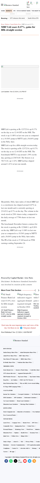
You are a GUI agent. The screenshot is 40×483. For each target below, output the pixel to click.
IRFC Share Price (24, 356)
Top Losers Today (22, 376)
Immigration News (20, 426)
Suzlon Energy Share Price (10, 352)
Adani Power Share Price (10, 356)
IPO (14, 10)
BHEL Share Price (26, 359)
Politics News (15, 436)
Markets (9, 10)
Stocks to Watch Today (22, 370)
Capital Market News (15, 24)
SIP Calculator (18, 397)
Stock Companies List (9, 412)
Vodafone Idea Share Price (24, 362)
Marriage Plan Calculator (27, 404)
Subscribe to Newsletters (23, 412)
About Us (15, 441)
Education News (7, 432)
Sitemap (34, 448)
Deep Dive (6, 380)
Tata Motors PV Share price (10, 359)
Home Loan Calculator (23, 401)
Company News (16, 422)
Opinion (16, 432)
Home (3, 10)
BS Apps (12, 451)
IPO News (35, 422)
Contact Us (15, 448)
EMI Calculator (7, 397)
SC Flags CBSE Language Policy (12, 386)
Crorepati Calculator (23, 394)
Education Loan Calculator (10, 404)
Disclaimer (6, 445)
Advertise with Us (25, 448)
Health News (24, 432)
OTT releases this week (17, 18)
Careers (5, 451)
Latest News (6, 422)
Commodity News (8, 426)
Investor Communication (18, 445)
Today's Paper (7, 441)
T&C (22, 441)
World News (29, 429)
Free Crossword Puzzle (9, 415)
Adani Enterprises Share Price (28, 352)
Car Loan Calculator (9, 401)
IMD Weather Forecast (9, 376)
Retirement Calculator (30, 397)
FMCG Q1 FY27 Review (26, 380)
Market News (26, 422)
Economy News (34, 432)
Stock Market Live (8, 370)
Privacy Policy (30, 441)
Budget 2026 (24, 436)
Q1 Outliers (14, 380)
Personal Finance (8, 429)
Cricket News (30, 426)
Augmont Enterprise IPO (24, 373)
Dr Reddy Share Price (9, 362)
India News (6, 436)
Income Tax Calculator (9, 394)
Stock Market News (23, 10)
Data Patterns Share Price (10, 383)
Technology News (19, 429)
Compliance (6, 448)
